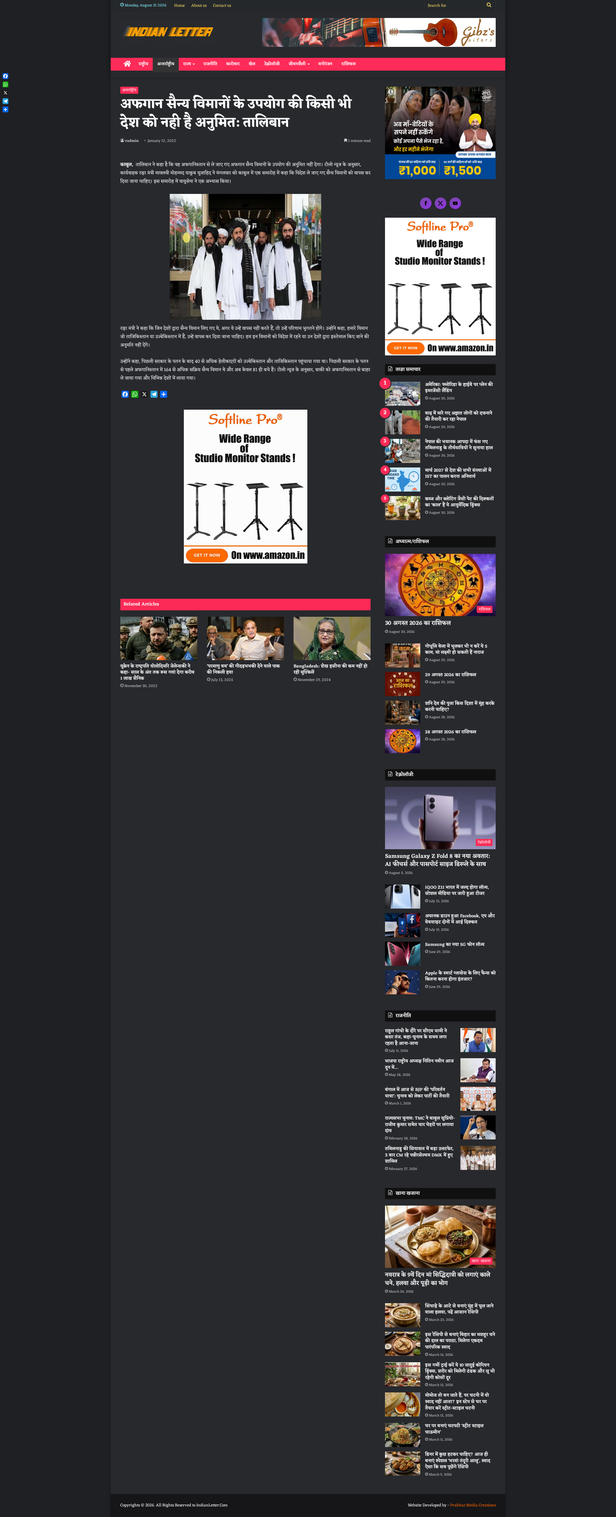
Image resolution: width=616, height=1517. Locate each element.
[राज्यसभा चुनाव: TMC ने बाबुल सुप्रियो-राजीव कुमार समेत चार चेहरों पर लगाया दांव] (478, 1127)
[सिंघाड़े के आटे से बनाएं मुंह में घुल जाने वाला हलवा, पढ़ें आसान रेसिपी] (402, 1315)
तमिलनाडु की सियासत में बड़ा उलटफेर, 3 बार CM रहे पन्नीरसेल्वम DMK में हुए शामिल (419, 1155)
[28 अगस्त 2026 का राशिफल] (402, 741)
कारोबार (233, 64)
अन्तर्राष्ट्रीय (165, 64)
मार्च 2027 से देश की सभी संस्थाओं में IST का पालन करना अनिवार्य (458, 473)
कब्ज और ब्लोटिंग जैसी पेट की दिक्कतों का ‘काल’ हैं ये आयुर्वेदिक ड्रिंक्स (459, 502)
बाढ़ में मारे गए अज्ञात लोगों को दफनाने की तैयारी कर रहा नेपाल (458, 416)
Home (179, 5)
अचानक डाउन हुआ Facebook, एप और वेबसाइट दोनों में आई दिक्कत (460, 919)
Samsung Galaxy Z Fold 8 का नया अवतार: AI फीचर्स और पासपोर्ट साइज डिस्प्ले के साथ (437, 860)
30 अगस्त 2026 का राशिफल (418, 623)
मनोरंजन (325, 64)
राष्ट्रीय (143, 64)
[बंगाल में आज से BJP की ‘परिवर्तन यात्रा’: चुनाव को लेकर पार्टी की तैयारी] (478, 1099)
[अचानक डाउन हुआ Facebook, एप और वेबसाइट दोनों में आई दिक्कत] (402, 925)
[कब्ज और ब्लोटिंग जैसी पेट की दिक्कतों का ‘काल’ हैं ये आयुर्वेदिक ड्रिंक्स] (402, 508)
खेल (252, 64)
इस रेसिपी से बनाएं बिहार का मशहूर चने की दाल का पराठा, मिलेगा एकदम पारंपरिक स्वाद (460, 1341)
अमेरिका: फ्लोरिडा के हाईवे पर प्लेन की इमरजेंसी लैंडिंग (459, 388)
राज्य (187, 64)
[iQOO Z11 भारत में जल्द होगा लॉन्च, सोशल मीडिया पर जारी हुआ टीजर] (402, 897)
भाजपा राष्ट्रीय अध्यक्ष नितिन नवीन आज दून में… (419, 1064)
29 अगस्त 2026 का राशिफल (450, 675)
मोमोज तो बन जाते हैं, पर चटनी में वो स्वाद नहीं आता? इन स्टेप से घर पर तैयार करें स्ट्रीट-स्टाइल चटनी (457, 1401)
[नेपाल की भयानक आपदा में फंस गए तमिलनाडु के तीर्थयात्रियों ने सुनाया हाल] (402, 451)
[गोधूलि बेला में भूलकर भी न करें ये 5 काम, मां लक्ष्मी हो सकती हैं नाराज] (402, 655)
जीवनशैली (297, 64)
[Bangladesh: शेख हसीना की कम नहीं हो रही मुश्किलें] (332, 638)
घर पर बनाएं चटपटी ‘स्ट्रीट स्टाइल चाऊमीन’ (454, 1429)
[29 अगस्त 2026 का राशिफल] (402, 684)
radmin (132, 140)
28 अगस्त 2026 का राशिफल (450, 732)
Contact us (222, 5)
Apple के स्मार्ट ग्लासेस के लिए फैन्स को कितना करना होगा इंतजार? (460, 976)
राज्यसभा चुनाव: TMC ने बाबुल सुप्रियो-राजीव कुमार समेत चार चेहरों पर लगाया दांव (420, 1124)
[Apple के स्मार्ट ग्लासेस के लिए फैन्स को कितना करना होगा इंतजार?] (402, 982)
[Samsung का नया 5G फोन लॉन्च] (402, 954)
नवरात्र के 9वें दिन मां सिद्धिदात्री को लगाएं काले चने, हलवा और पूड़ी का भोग (437, 1279)
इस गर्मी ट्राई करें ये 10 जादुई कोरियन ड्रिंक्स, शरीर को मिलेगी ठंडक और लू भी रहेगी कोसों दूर (460, 1371)
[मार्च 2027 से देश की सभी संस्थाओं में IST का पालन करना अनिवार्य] (402, 479)
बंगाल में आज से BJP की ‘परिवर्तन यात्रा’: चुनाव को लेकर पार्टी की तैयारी (417, 1093)
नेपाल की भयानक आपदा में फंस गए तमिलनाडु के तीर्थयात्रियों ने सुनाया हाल (459, 445)
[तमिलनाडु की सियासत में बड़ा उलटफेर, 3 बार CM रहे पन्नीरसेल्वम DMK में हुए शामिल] (478, 1158)
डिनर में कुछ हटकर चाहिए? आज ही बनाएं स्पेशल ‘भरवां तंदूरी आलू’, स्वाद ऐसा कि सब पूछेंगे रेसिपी (457, 1461)
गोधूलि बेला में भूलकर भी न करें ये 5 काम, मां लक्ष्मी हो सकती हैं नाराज (456, 649)
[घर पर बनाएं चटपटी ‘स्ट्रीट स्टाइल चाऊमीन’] (402, 1435)
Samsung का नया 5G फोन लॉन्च (454, 945)
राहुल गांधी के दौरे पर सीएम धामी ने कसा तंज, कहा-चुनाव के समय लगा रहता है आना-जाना (416, 1037)
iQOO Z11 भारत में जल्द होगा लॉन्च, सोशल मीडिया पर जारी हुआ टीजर (457, 891)
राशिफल (348, 64)
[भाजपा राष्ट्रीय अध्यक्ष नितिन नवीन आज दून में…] (478, 1070)
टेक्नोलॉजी (272, 64)
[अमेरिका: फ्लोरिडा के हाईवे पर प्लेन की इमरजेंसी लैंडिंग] (402, 394)
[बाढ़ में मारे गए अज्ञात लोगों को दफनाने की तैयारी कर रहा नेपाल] (402, 422)
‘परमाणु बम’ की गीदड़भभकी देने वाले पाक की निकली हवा (243, 669)
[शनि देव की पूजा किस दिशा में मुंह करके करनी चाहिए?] (402, 713)
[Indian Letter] (168, 33)
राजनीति (210, 64)
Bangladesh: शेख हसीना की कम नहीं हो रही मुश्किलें (330, 669)
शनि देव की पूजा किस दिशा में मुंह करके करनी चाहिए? (459, 707)
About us (199, 5)
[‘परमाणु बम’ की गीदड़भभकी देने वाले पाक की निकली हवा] (245, 638)
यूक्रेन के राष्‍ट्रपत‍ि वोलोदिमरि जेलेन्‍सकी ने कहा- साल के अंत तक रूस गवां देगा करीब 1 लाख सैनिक (157, 672)
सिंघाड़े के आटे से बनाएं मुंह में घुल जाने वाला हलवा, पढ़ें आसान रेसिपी (459, 1309)
